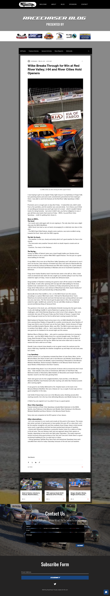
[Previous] (8, 36)
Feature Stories (34, 51)
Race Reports (59, 51)
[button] (88, 51)
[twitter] (55, 584)
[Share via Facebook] (28, 462)
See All (89, 475)
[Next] (102, 36)
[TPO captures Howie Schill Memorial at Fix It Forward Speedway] (55, 484)
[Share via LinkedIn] (35, 462)
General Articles (47, 51)
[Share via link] (39, 462)
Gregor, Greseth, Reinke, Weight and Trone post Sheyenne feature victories (79, 493)
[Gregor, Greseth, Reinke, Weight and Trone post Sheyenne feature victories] (79, 484)
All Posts (23, 51)
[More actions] (82, 61)
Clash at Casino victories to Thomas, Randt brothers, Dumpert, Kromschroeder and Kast (31, 493)
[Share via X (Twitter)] (32, 462)
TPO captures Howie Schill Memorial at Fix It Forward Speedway (54, 493)
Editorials (69, 51)
